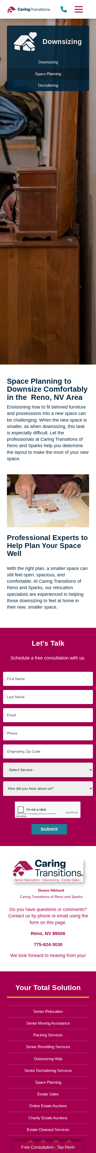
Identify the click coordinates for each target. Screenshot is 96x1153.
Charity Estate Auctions (48, 1118)
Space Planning (48, 1082)
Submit (49, 829)
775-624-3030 (48, 944)
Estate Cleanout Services (48, 1129)
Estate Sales (48, 1094)
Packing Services (48, 1035)
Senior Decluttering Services (48, 1070)
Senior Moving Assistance (48, 1023)
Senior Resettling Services (48, 1047)
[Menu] (78, 9)
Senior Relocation (48, 1011)
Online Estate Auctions (48, 1106)
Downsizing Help (48, 1059)
